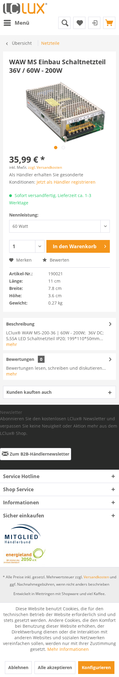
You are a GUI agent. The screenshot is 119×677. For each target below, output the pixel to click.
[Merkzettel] (79, 23)
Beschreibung (20, 324)
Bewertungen (20, 359)
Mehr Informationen (68, 649)
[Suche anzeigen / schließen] (64, 23)
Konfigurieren (96, 667)
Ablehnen (18, 667)
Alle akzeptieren (55, 667)
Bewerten (59, 260)
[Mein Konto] (94, 23)
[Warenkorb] (109, 23)
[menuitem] (16, 23)
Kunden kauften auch (29, 392)
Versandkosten (96, 577)
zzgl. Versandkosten (45, 167)
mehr (11, 344)
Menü (22, 22)
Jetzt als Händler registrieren (66, 182)
